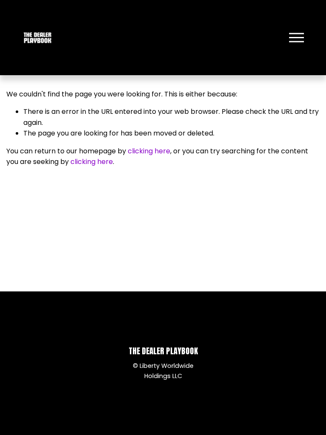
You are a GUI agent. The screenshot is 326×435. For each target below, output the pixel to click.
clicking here (149, 151)
